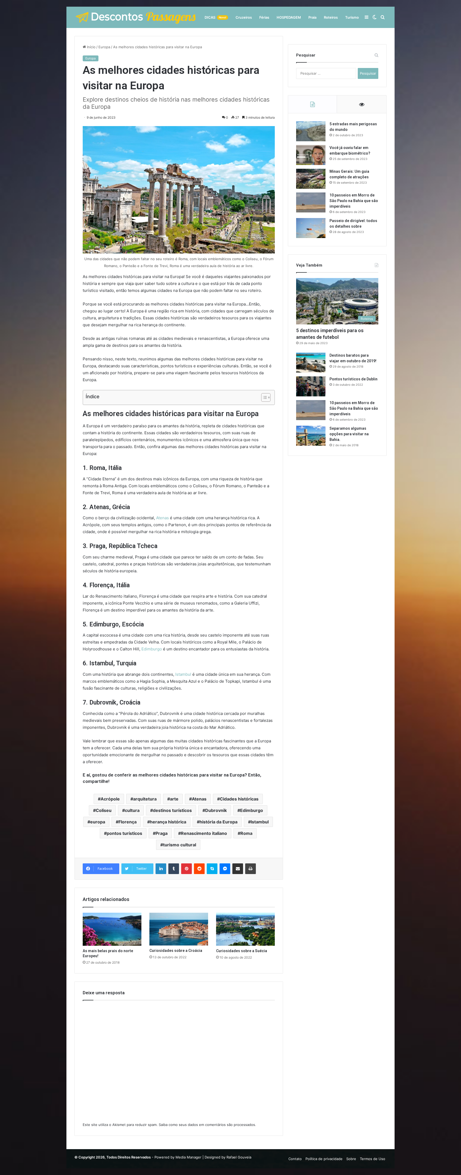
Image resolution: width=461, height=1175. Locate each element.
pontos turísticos (124, 833)
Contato (295, 1159)
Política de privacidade (324, 1159)
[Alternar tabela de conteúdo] (263, 397)
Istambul (183, 674)
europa (97, 821)
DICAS (215, 17)
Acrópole (110, 799)
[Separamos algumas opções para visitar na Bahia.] (310, 436)
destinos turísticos (172, 810)
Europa (104, 47)
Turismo (352, 17)
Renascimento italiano (204, 833)
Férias (264, 17)
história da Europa (218, 821)
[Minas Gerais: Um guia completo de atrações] (310, 179)
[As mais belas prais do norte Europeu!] (112, 929)
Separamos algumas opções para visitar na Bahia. (349, 434)
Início (91, 47)
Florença (127, 821)
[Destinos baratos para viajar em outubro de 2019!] (310, 363)
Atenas (162, 517)
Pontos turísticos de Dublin (353, 379)
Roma (246, 833)
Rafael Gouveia (238, 1157)
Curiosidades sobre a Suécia (241, 951)
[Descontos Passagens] (135, 17)
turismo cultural (179, 844)
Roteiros (331, 17)
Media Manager (188, 1157)
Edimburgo (151, 648)
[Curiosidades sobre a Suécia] (245, 929)
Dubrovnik (216, 810)
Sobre (351, 1159)
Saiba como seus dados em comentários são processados (207, 1124)
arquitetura (145, 799)
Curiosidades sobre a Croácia (175, 950)
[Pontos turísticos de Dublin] (310, 386)
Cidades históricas (239, 799)
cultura (132, 810)
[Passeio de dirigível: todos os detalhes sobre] (310, 228)
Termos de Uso (372, 1159)
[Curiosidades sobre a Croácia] (178, 929)
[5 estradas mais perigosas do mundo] (310, 131)
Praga (162, 833)
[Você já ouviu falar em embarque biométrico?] (310, 155)
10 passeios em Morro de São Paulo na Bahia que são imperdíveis (353, 200)
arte (174, 799)
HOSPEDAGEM (289, 17)
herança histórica (168, 821)
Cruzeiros (244, 17)
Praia (312, 17)
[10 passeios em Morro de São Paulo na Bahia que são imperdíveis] (310, 202)
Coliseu (104, 810)
